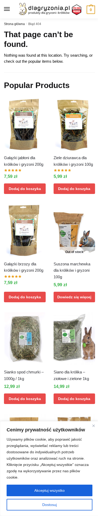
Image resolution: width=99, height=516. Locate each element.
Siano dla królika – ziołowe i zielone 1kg (71, 375)
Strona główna (14, 24)
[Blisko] (93, 425)
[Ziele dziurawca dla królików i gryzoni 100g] (74, 124)
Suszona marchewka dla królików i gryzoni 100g (72, 270)
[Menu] (12, 9)
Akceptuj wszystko (49, 490)
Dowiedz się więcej (74, 297)
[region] (49, 468)
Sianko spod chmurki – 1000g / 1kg (24, 375)
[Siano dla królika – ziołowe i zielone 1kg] (74, 338)
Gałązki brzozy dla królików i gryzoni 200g (23, 267)
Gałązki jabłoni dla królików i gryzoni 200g (23, 160)
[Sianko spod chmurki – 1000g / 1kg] (25, 338)
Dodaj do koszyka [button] (25, 189)
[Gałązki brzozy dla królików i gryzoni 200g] (25, 230)
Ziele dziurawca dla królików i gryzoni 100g (73, 160)
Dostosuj (49, 505)
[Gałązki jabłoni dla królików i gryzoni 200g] (25, 124)
